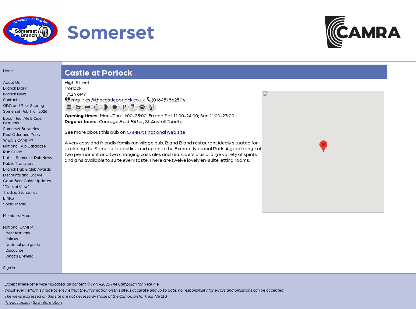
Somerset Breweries (21, 128)
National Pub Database (24, 146)
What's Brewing (19, 256)
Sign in (9, 267)
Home (8, 70)
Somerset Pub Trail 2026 (25, 111)
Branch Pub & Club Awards (27, 169)
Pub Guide (12, 151)
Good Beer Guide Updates (27, 180)
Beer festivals (17, 232)
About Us (11, 82)
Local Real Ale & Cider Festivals (23, 120)
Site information (47, 302)
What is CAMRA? (18, 140)
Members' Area (16, 215)
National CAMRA (18, 227)
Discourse (14, 250)
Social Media (14, 203)
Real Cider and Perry (22, 134)
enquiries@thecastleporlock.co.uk (107, 99)
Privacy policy (17, 302)
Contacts (11, 99)
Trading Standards (20, 192)
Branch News (14, 93)
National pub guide (22, 244)
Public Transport (18, 163)
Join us (11, 238)
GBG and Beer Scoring (23, 105)
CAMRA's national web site (156, 132)
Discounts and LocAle (22, 174)
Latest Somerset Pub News (27, 157)
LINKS (8, 198)
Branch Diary (15, 88)
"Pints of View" (16, 186)
